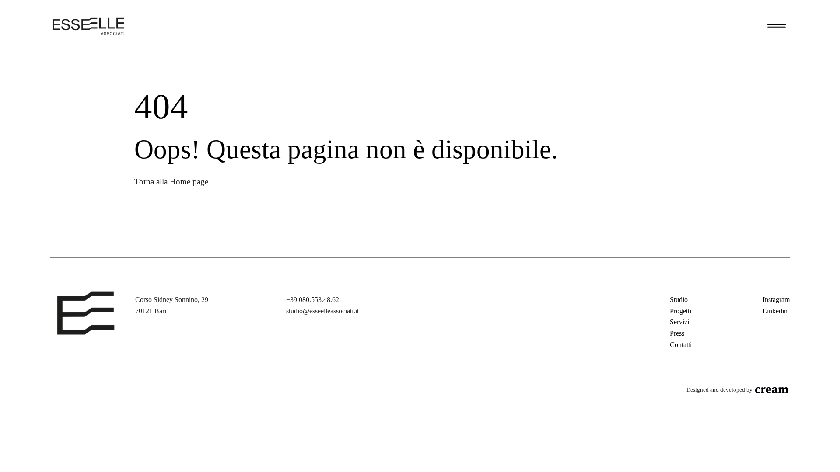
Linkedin (775, 311)
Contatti (681, 344)
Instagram (776, 299)
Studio (679, 299)
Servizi (679, 322)
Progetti (680, 311)
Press (677, 333)
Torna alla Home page (171, 181)
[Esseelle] (88, 26)
